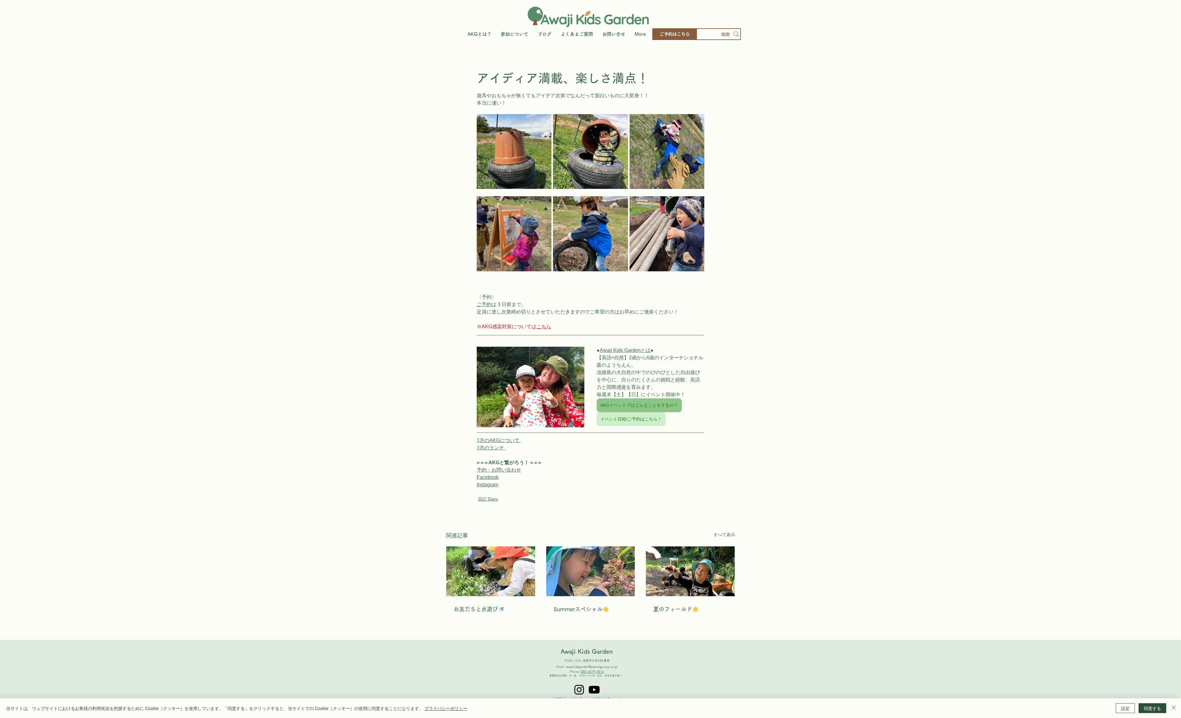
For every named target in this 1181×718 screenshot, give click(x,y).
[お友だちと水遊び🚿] (490, 571)
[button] (514, 34)
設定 (1125, 708)
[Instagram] (579, 689)
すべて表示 (724, 534)
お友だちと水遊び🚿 (479, 609)
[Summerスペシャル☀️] (590, 571)
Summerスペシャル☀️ (581, 609)
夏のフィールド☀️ (676, 609)
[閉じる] (1173, 708)
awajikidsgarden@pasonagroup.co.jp (591, 666)
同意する (1152, 708)
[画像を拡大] (514, 151)
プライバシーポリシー (445, 708)
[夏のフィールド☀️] (690, 571)
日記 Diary (488, 499)
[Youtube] (594, 689)
